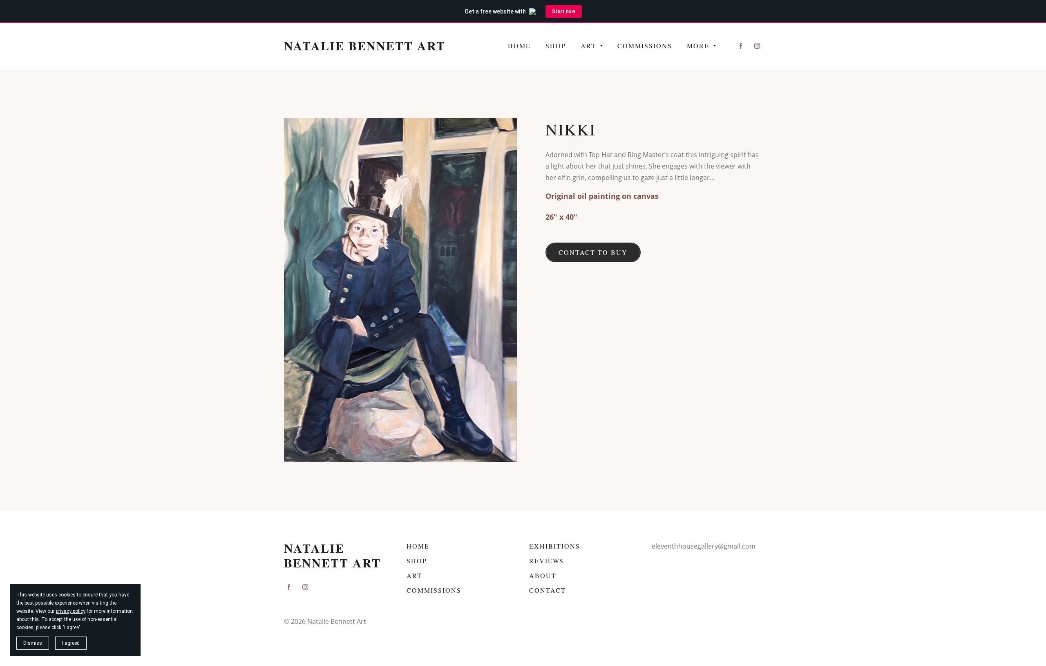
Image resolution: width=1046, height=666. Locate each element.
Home (418, 546)
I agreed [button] (71, 643)
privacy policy (70, 611)
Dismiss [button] (32, 643)
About (543, 575)
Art (414, 575)
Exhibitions (554, 546)
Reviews (546, 560)
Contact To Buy (593, 252)
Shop (417, 560)
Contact (547, 590)
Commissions (434, 590)
